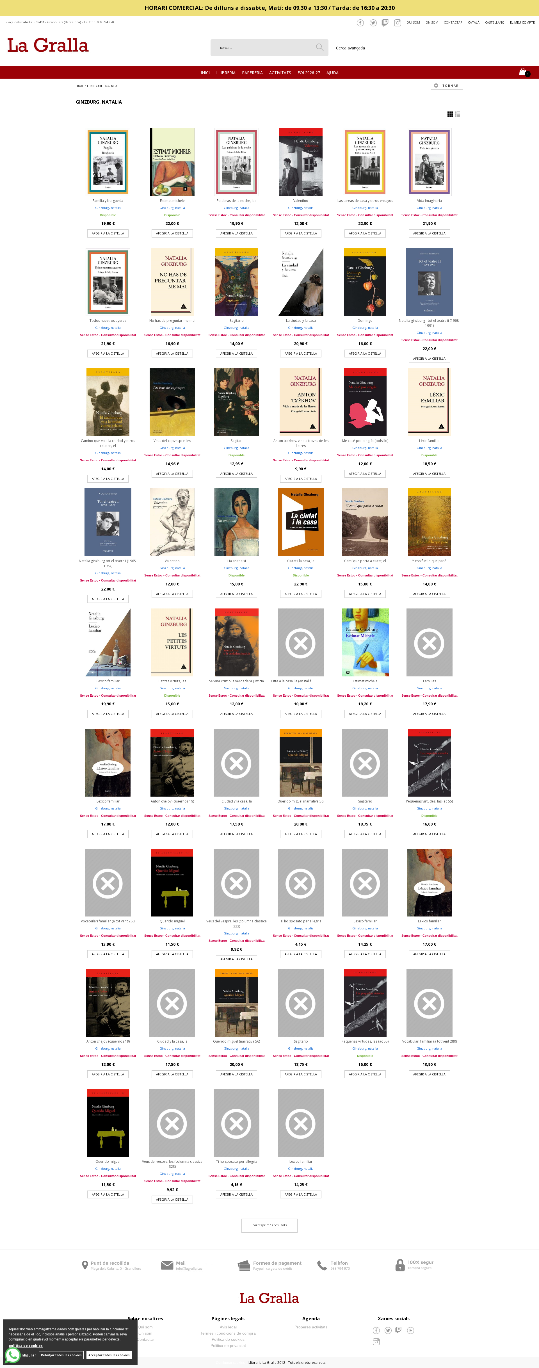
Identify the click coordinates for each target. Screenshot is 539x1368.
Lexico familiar (108, 681)
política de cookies (26, 1345)
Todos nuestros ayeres (108, 320)
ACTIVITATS (280, 72)
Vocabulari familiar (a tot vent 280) (108, 921)
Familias (429, 681)
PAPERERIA (252, 72)
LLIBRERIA (226, 72)
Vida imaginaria (429, 200)
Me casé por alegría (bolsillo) (365, 440)
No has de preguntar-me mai (172, 320)
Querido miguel (172, 921)
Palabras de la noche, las (236, 200)
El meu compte (522, 22)
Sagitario (237, 320)
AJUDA (332, 72)
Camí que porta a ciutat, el (365, 560)
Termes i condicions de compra (228, 1333)
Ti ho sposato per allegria (300, 921)
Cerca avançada (350, 48)
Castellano (494, 22)
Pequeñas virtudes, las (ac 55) (429, 801)
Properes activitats (310, 1327)
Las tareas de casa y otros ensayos (365, 200)
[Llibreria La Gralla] (48, 59)
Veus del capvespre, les (172, 440)
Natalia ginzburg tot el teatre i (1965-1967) (108, 563)
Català (473, 22)
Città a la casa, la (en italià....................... (301, 681)
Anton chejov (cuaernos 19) (172, 801)
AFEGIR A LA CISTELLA (108, 233)
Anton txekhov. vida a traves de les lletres (300, 443)
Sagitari (237, 440)
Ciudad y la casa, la (236, 801)
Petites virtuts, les (172, 681)
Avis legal (228, 1327)
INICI (205, 72)
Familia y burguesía (108, 200)
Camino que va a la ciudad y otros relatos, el (108, 443)
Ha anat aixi (236, 560)
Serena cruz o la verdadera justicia (236, 681)
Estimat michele (172, 200)
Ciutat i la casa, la (300, 560)
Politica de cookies (228, 1339)
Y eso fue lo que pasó (429, 560)
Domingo (365, 320)
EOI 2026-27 (309, 72)
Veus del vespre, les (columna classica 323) (236, 924)
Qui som (413, 22)
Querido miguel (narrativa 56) (300, 801)
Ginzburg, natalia (108, 208)
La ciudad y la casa (301, 320)
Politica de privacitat (228, 1345)
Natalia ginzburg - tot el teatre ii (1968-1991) (429, 323)
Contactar (453, 22)
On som (432, 22)
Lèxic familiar (429, 440)
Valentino (300, 200)
